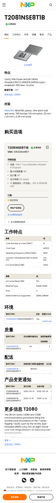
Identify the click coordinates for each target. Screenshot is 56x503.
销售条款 (28, 487)
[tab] (28, 222)
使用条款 (19, 487)
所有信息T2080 (12, 94)
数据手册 (41, 497)
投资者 (34, 469)
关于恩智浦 (10, 469)
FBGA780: (9, 110)
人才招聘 (23, 469)
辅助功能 (36, 487)
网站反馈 (45, 487)
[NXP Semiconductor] (27, 4)
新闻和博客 (45, 469)
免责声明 (40, 364)
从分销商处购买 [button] (18, 221)
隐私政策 (10, 487)
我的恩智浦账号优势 (32, 473)
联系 (16, 473)
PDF (17, 89)
